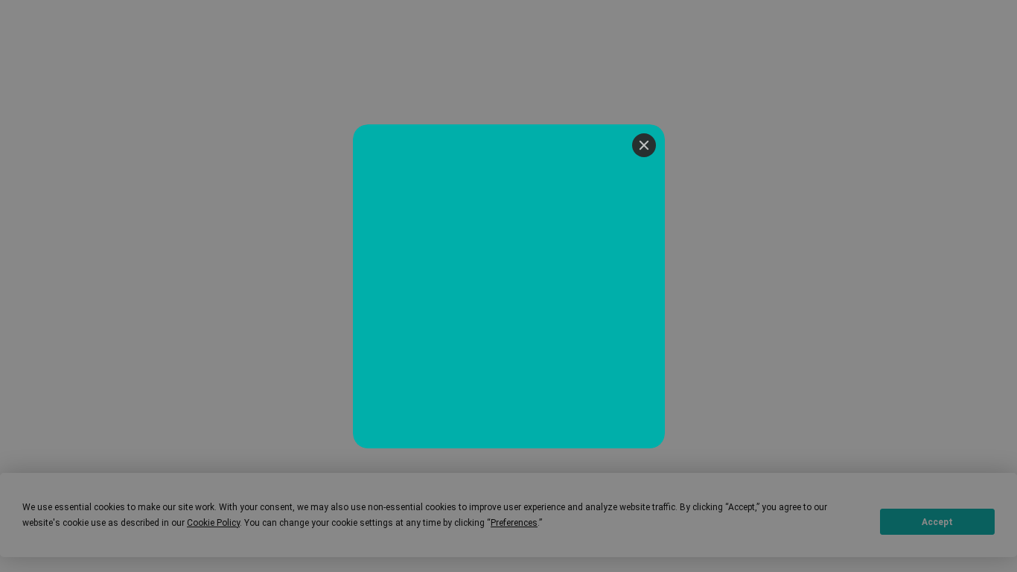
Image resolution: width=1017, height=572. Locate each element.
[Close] (644, 145)
